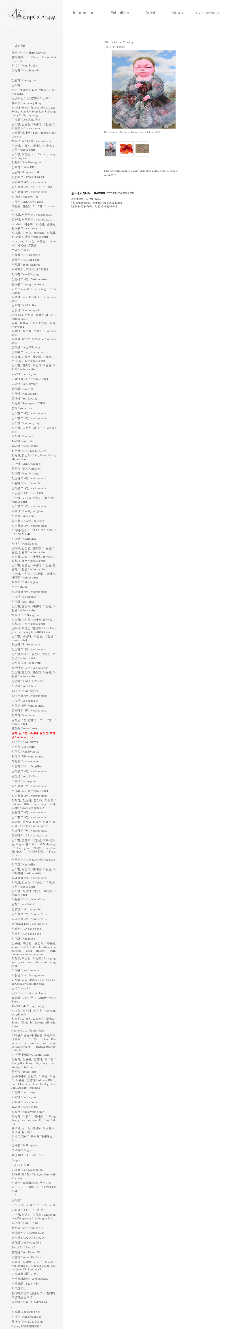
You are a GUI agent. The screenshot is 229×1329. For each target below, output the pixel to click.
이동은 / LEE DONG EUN (27, 201)
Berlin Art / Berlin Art (24, 1247)
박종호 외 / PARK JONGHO (28, 177)
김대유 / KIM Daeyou (24, 691)
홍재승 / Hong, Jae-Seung (27, 1321)
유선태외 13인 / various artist (29, 924)
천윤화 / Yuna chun (23, 516)
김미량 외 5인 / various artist (29, 488)
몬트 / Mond (19, 587)
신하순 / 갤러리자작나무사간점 (31, 1182)
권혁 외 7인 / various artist (27, 756)
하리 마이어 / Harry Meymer (28, 52)
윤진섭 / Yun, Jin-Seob (25, 776)
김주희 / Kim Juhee (23, 436)
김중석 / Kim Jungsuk (24, 393)
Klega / (15, 1160)
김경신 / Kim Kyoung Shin (27, 1111)
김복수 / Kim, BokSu (24, 65)
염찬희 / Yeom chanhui (25, 264)
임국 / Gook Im (20, 988)
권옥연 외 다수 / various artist (29, 379)
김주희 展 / (18, 1288)
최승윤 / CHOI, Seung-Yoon (28, 899)
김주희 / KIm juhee (23, 938)
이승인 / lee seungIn (23, 596)
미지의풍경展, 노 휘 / (24, 1273)
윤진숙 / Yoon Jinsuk (24, 728)
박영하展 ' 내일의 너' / (25, 1283)
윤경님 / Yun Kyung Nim (26, 1252)
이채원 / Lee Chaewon (25, 970)
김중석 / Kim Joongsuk (25, 310)
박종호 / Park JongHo (24, 582)
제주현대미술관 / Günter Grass (30, 1054)
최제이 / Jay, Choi (22, 441)
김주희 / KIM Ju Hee (24, 305)
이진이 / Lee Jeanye (23, 1092)
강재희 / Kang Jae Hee (25, 445)
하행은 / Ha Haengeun (25, 761)
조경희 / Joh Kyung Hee (26, 1242)
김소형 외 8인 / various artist (29, 795)
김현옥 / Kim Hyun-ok (25, 751)
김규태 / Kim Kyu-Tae (24, 196)
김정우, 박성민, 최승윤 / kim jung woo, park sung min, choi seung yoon (33, 962)
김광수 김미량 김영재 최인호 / (30, 98)
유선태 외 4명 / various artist (29, 710)
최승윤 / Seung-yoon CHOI (28, 403)
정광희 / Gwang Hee (23, 80)
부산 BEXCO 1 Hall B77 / (27, 1155)
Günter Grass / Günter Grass (28, 1030)
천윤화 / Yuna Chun (23, 686)
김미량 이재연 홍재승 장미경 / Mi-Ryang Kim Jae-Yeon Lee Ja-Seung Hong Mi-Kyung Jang (33, 111)
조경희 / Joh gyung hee (25, 1311)
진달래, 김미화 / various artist (29, 790)
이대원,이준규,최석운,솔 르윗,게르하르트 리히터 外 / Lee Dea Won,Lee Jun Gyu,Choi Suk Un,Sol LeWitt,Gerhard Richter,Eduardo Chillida (33, 1043)
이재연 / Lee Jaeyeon (24, 374)
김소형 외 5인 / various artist (29, 418)
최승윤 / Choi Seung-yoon (27, 975)
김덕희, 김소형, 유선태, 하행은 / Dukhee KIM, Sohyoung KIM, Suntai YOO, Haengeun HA (33, 804)
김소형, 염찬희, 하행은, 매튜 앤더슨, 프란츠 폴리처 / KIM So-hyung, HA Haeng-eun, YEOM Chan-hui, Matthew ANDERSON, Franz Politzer (33, 847)
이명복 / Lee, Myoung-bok (27, 1169)
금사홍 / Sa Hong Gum (25, 1145)
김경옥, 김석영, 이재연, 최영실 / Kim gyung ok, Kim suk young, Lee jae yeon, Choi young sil (33, 1265)
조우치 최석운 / (21, 1150)
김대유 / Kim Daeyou (24, 543)
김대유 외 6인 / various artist (29, 695)
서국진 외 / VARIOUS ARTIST (29, 269)
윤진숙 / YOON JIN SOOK (27, 1227)
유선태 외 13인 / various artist (29, 835)
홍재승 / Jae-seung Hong (26, 103)
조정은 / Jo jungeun (23, 781)
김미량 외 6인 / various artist (29, 591)
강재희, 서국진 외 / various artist (31, 214)
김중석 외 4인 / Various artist (29, 279)
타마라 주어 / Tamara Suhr (27, 1232)
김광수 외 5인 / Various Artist (29, 919)
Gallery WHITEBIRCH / (26, 1326)
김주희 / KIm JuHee (23, 864)
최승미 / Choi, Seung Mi (26, 483)
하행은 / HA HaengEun (25, 615)
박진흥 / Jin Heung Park (26, 662)
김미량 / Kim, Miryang (25, 473)
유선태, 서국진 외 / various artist (31, 219)
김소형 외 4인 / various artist (29, 191)
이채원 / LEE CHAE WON (27, 1210)
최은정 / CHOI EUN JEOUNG (29, 450)
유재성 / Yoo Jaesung (24, 398)
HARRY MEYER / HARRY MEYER (33, 1205)
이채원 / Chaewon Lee (25, 1102)
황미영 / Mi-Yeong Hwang (27, 1006)
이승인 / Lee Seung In (24, 700)
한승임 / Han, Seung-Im (25, 70)
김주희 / (16, 85)
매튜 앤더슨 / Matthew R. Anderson (33, 859)
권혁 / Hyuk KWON (23, 904)
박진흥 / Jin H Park (23, 746)
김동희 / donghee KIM (25, 172)
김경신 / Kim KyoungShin (27, 511)
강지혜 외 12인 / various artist (29, 352)
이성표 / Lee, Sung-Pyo (25, 119)
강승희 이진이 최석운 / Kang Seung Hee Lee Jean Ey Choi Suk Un (33, 1120)
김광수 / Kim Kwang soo (26, 1316)
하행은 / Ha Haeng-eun (25, 259)
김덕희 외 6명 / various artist (29, 878)
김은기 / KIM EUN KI (24, 1223)
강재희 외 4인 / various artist (29, 182)
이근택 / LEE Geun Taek (26, 463)
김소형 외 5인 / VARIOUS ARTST (32, 187)
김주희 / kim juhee (22, 601)
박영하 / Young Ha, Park (26, 1257)
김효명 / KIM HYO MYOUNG (29, 1302)
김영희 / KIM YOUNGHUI (27, 681)
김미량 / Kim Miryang (25, 274)
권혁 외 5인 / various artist (27, 705)
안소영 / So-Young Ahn (25, 644)
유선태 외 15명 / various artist (29, 667)
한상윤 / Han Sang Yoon (26, 928)
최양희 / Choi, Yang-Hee (26, 766)
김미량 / (16, 1200)
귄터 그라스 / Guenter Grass (28, 993)
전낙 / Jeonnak (20, 250)
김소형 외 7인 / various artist (29, 786)
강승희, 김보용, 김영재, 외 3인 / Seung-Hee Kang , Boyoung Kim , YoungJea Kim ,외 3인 (33, 1063)
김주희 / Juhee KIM (23, 167)
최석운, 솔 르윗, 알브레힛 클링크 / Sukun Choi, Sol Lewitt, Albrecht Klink (33, 1022)
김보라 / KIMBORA (23, 538)
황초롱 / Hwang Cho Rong (27, 284)
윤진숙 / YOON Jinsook (25, 468)
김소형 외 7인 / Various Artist (29, 914)
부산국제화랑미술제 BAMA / (29, 1278)
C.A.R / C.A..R (20, 1165)
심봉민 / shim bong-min (26, 909)
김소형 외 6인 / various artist (29, 478)
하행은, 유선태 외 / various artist (31, 141)
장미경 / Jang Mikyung (25, 347)
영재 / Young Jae (21, 408)
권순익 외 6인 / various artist (29, 812)
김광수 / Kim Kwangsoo (26, 162)
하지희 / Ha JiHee (22, 388)
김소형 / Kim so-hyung (25, 423)
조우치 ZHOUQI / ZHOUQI (28, 1237)
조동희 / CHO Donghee (25, 254)
